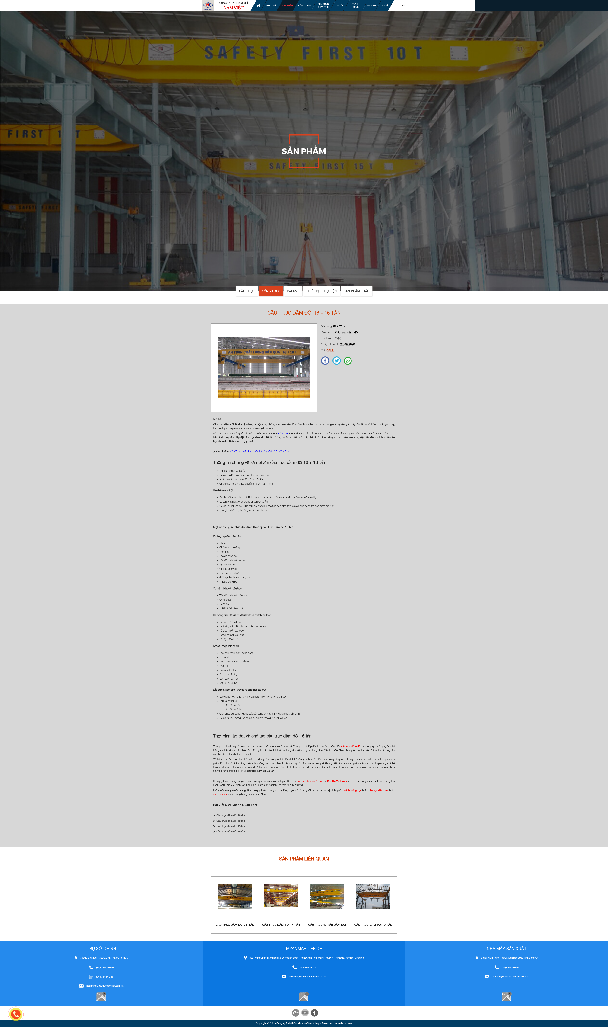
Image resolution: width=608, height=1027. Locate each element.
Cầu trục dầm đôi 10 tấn (309, 781)
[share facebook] (326, 364)
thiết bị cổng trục (352, 790)
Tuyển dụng (355, 5)
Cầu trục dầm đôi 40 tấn (230, 820)
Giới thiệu (271, 5)
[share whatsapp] (349, 364)
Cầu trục (283, 433)
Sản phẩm (287, 5)
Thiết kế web (340, 1023)
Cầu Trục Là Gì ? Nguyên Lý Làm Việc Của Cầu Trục (259, 451)
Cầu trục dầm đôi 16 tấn (230, 831)
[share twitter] (338, 364)
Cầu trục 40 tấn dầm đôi (327, 924)
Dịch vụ (371, 5)
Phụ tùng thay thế (323, 5)
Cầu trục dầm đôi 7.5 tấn (235, 924)
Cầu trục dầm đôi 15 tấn (230, 826)
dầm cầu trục (220, 794)
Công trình (304, 5)
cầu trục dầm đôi (351, 746)
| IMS (349, 1023)
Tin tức (339, 5)
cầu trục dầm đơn (379, 790)
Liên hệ (384, 5)
